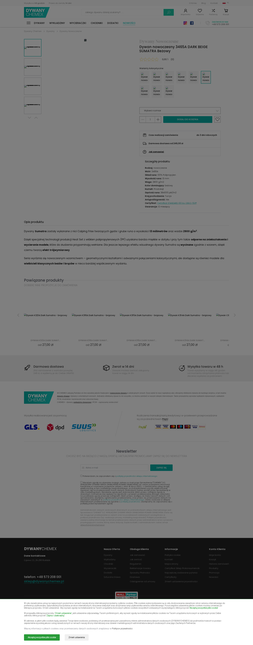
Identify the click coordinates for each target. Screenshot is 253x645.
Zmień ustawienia (77, 637)
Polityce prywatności (122, 628)
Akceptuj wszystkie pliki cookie (42, 637)
